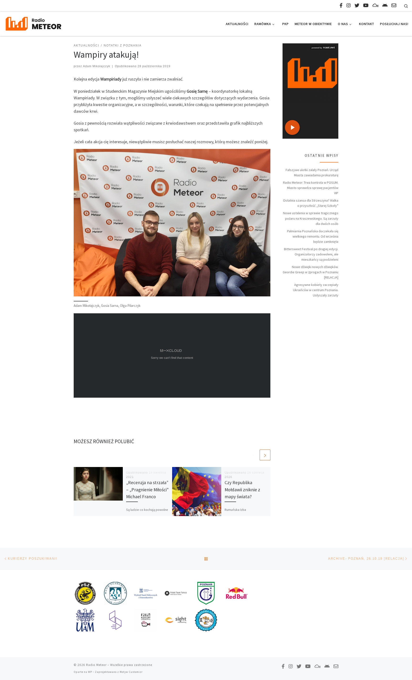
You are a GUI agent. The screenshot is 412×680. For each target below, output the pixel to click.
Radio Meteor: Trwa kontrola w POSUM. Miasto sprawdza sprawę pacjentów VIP (310, 187)
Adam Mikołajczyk (96, 66)
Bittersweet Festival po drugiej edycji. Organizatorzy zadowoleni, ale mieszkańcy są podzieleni (311, 254)
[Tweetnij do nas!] (357, 5)
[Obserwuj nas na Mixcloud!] (375, 5)
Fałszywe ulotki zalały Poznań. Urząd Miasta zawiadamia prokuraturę (312, 172)
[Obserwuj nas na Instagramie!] (348, 5)
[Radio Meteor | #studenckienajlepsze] (33, 23)
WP (90, 672)
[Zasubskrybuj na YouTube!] (366, 5)
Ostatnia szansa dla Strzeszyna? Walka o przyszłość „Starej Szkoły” (310, 203)
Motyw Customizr (131, 672)
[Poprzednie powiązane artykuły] (253, 455)
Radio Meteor (96, 665)
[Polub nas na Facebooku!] (341, 5)
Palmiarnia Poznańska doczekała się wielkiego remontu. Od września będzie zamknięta (312, 236)
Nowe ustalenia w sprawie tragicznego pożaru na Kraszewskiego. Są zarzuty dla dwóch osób (310, 218)
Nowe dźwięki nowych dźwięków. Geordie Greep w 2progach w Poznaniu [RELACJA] (310, 272)
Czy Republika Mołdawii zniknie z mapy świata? (242, 489)
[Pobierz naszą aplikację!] (385, 5)
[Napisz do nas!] (393, 5)
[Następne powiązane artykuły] (265, 455)
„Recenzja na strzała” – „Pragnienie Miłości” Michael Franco (147, 489)
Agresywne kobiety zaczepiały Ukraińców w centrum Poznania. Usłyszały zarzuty (315, 290)
